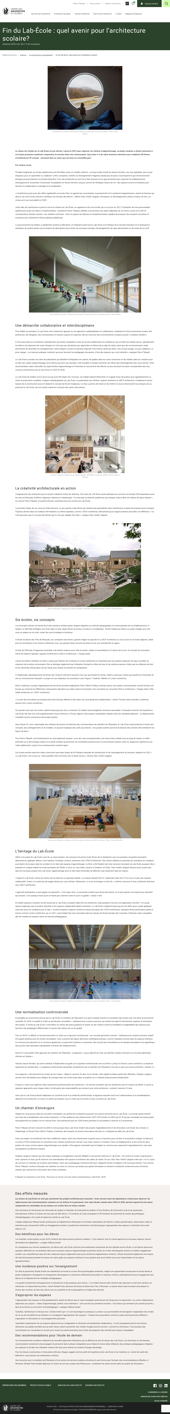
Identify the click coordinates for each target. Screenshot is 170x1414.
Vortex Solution (111, 1410)
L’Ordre (118, 14)
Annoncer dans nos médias (154, 1396)
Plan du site (52, 1407)
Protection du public (62, 14)
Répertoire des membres (14, 1385)
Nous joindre (95, 3)
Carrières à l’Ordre (158, 1392)
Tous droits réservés (87, 1410)
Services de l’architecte (40, 14)
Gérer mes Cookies (115, 1407)
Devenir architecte (82, 14)
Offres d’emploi (79, 3)
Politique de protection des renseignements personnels (82, 1407)
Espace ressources (113, 3)
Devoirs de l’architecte (102, 14)
